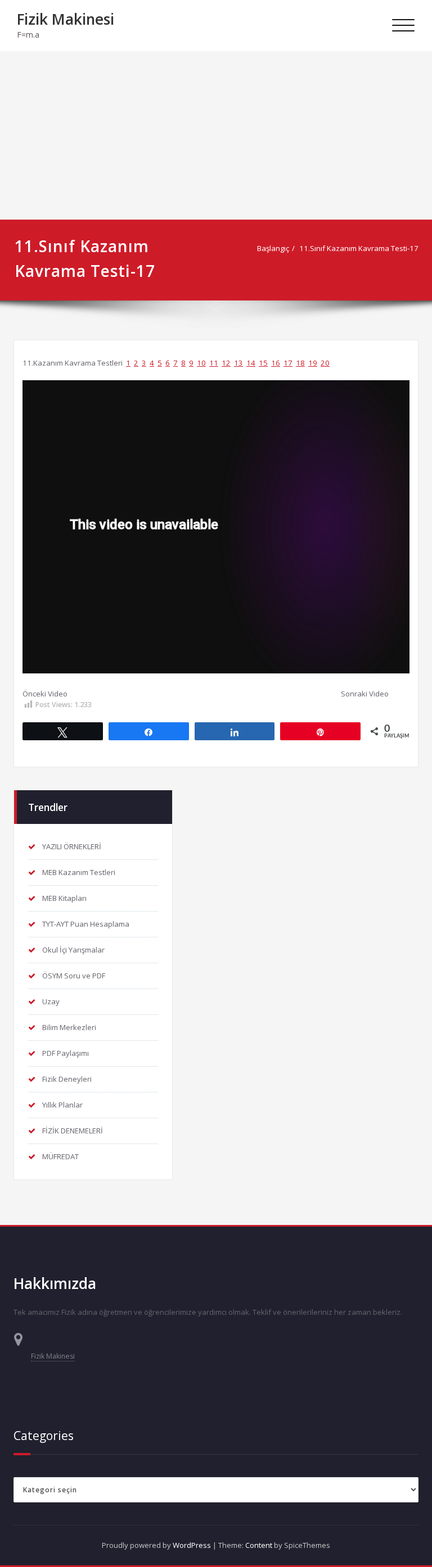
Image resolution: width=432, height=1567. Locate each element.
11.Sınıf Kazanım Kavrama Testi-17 (358, 248)
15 (263, 363)
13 (238, 363)
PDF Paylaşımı (65, 1053)
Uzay (51, 1001)
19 (312, 363)
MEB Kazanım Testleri (78, 872)
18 (300, 363)
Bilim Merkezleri (69, 1027)
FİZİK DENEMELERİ (72, 1131)
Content (258, 1545)
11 (213, 363)
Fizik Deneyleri (67, 1079)
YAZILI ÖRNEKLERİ (71, 846)
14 (250, 363)
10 (201, 363)
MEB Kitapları (64, 898)
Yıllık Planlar (62, 1105)
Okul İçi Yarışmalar (73, 950)
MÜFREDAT (60, 1156)
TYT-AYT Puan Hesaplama (85, 924)
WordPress (192, 1545)
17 (288, 363)
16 (275, 363)
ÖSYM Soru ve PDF (73, 976)
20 (325, 363)
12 (226, 363)
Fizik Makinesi (65, 19)
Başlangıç (273, 248)
